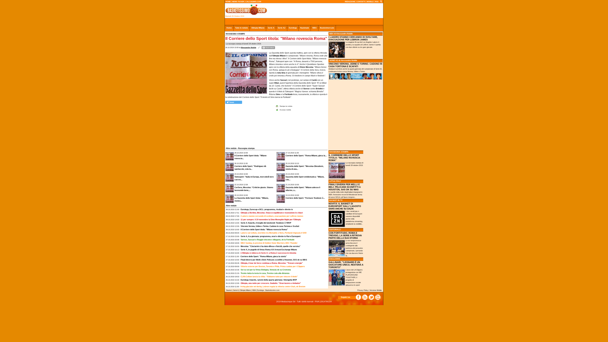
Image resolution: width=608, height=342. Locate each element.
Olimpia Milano (257, 28)
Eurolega (293, 28)
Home (229, 28)
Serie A (271, 28)
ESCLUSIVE (334, 259)
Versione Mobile (376, 290)
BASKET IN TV (335, 200)
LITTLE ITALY (335, 181)
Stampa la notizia (286, 106)
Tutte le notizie (241, 28)
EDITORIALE (335, 229)
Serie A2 (281, 28)
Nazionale (304, 28)
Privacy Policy (362, 290)
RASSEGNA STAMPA (338, 152)
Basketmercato (327, 28)
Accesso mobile (285, 110)
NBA (314, 28)
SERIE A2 (333, 60)
